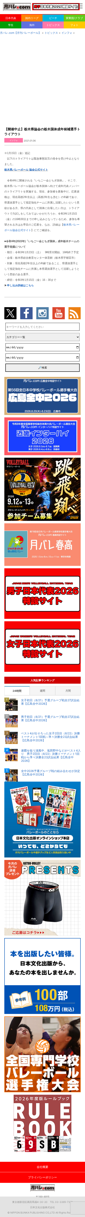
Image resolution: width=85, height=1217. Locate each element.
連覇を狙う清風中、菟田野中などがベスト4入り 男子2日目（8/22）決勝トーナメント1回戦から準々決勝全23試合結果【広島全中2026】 (51, 755)
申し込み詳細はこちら (20, 285)
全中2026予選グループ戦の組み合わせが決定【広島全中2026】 (50, 772)
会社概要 (42, 1167)
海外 (32, 25)
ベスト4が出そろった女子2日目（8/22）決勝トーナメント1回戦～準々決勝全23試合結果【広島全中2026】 (50, 737)
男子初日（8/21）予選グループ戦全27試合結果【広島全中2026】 (50, 718)
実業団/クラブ (74, 18)
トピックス (53, 25)
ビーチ (53, 18)
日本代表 (10, 18)
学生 (10, 25)
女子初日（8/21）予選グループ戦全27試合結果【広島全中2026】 (50, 702)
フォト (74, 25)
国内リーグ (32, 18)
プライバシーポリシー (42, 1177)
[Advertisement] (42, 79)
